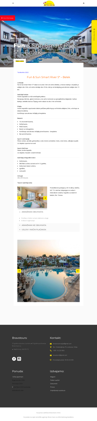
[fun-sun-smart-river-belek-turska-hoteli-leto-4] (32, 197)
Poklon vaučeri (55, 380)
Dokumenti (53, 384)
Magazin (52, 377)
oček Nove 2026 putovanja (21, 387)
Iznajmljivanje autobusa (57, 390)
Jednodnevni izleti (18, 390)
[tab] (20, 61)
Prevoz (52, 387)
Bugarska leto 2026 (18, 380)
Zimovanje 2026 (17, 384)
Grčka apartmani (18, 377)
